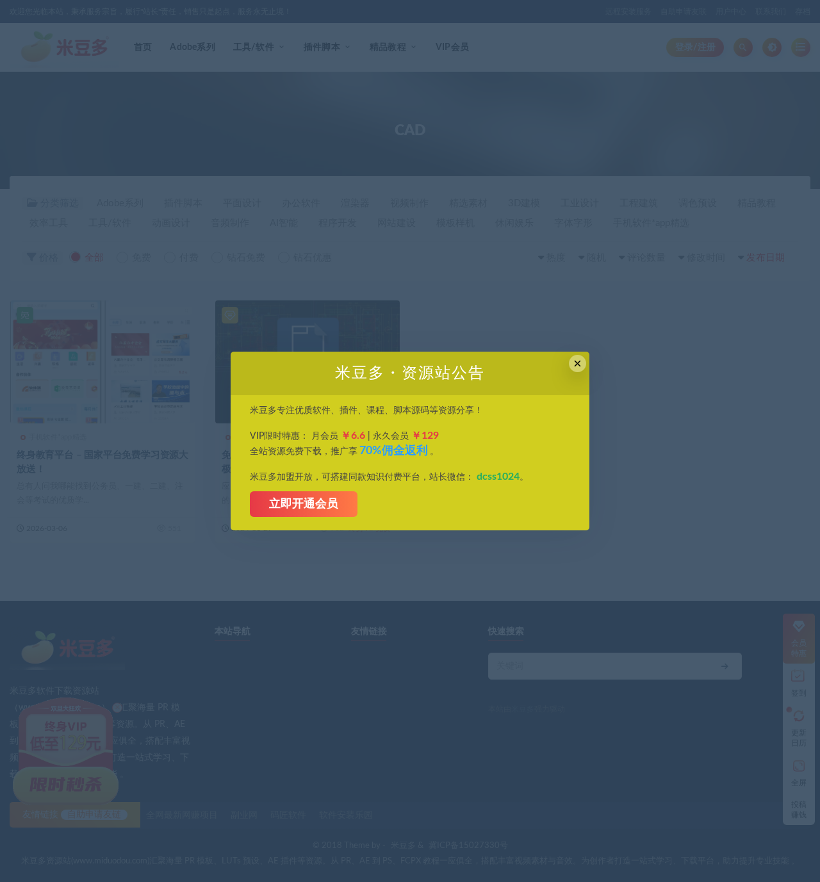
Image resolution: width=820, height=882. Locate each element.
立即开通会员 (303, 504)
